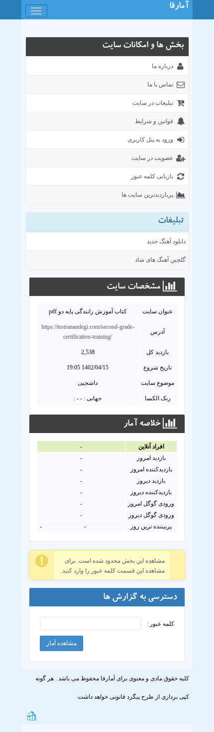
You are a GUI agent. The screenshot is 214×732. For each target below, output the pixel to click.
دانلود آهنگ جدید (166, 241)
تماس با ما (160, 84)
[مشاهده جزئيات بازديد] (31, 715)
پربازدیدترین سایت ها (147, 194)
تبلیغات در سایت (152, 102)
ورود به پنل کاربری (150, 139)
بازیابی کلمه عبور (152, 176)
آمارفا (179, 7)
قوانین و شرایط (154, 121)
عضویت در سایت (152, 157)
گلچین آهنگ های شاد (160, 259)
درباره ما (162, 66)
